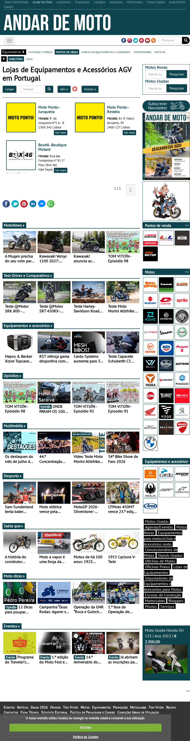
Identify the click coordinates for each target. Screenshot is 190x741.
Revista (171, 707)
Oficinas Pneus (157, 566)
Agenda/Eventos (159, 527)
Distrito (89, 89)
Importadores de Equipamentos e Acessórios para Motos (163, 584)
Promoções (120, 707)
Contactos (11, 712)
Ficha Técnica (30, 712)
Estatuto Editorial (54, 712)
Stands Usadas (170, 555)
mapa (29, 59)
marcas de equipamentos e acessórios (105, 52)
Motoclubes (155, 600)
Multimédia (13, 425)
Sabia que (12, 525)
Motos (85, 707)
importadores (142, 52)
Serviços (167, 606)
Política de (85, 737)
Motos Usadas (157, 521)
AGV (63, 89)
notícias (160, 52)
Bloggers (176, 600)
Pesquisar (176, 74)
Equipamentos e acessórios (27, 325)
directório (16, 59)
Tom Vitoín (70, 707)
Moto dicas (13, 575)
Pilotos (151, 606)
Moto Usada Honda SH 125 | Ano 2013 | (164, 636)
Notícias (22, 707)
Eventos (10, 625)
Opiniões (11, 375)
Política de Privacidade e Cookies (92, 712)
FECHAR (85, 727)
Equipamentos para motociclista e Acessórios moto (163, 538)
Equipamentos (101, 707)
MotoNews (13, 225)
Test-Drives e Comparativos (26, 275)
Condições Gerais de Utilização (138, 712)
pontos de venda (67, 52)
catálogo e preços (40, 52)
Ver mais (60, 132)
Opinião (55, 707)
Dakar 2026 (39, 707)
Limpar (9, 89)
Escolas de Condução (163, 595)
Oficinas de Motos (160, 561)
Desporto (11, 475)
